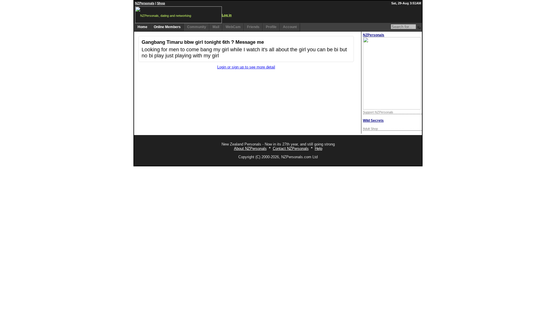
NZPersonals (144, 3)
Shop (161, 3)
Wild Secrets (373, 121)
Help (318, 148)
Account (290, 27)
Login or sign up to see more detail (246, 67)
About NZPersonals (250, 148)
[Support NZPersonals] (392, 108)
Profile (271, 27)
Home (142, 27)
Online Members (167, 27)
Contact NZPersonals (291, 148)
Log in (227, 15)
